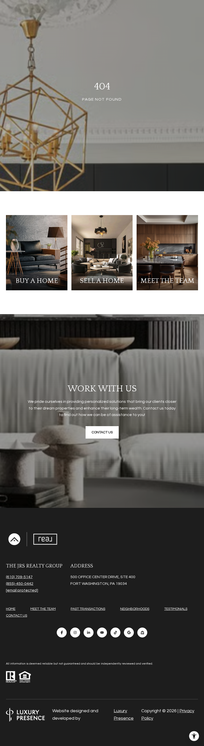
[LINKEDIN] (89, 632)
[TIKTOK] (115, 632)
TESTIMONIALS (175, 609)
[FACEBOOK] (62, 632)
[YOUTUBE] (102, 632)
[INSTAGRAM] (75, 632)
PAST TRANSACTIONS (88, 609)
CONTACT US (16, 615)
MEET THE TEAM (43, 609)
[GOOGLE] (129, 632)
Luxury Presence (124, 715)
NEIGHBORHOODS (134, 609)
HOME (10, 609)
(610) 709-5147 (19, 577)
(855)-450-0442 (19, 584)
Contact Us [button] (102, 432)
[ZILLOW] (142, 632)
